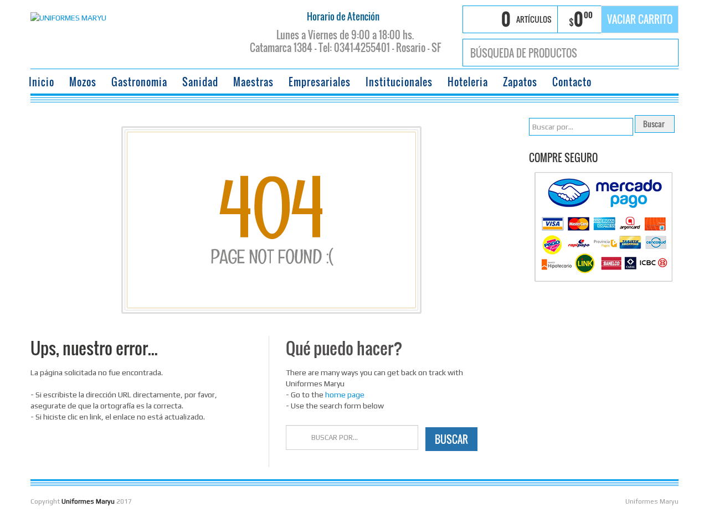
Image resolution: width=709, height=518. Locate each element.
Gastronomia (139, 82)
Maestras (253, 82)
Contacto (572, 82)
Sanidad (200, 82)
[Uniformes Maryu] (68, 16)
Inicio (41, 82)
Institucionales (399, 82)
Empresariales (320, 82)
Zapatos (520, 82)
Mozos (82, 82)
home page (344, 394)
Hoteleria (468, 82)
